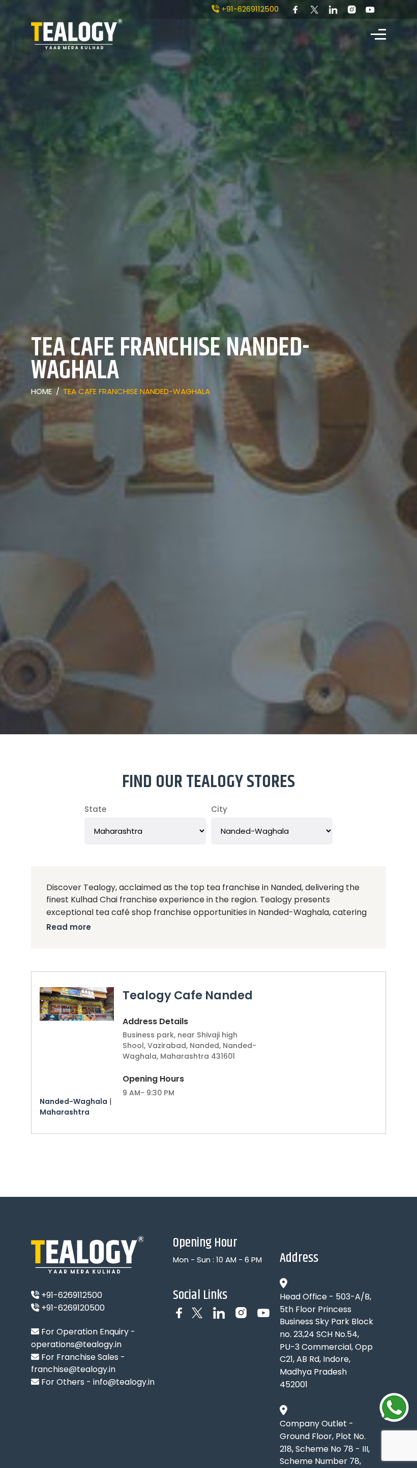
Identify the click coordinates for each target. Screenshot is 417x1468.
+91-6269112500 (249, 9)
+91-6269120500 (72, 1308)
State (95, 809)
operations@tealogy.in (76, 1344)
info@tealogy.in (124, 1382)
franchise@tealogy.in (73, 1369)
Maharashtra (65, 1112)
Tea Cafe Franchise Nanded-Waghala (136, 391)
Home (41, 391)
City (219, 809)
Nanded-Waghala (73, 1101)
